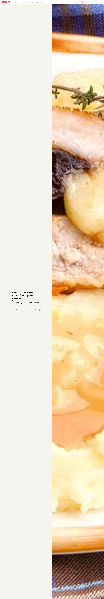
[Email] (28, 309)
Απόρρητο (102, 598)
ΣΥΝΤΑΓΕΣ (14, 290)
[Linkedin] (22, 309)
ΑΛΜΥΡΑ (18, 290)
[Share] (13, 309)
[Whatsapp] (25, 309)
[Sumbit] (95, 2)
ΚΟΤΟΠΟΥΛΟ (24, 290)
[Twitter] (19, 309)
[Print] (16, 309)
